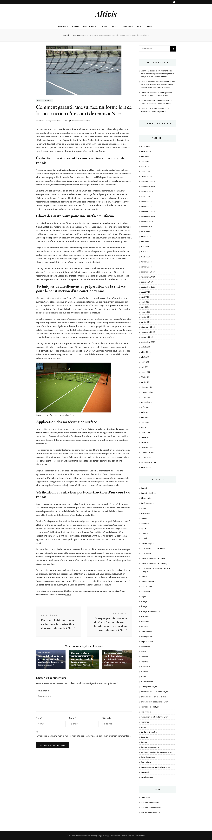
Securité (144, 737)
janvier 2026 (146, 176)
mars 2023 (145, 312)
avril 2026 (145, 166)
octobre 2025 (147, 191)
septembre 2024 (148, 227)
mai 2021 (145, 422)
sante (143, 727)
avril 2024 (145, 252)
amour (143, 508)
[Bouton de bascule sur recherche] (174, 2)
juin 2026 (145, 156)
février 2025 (146, 201)
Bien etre (145, 523)
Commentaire (42, 690)
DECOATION (146, 586)
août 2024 (145, 232)
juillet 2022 (146, 352)
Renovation (146, 712)
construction (44, 101)
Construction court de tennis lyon (155, 563)
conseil (144, 538)
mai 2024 (145, 247)
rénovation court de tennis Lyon (154, 717)
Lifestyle (144, 656)
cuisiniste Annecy (148, 581)
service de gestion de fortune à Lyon (156, 752)
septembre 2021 (148, 402)
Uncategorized (147, 777)
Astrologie (145, 513)
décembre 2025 (148, 181)
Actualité (145, 488)
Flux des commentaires (151, 807)
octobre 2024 (147, 221)
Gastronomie (146, 631)
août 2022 (145, 347)
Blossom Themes (120, 835)
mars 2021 (145, 432)
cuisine (144, 576)
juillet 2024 (146, 237)
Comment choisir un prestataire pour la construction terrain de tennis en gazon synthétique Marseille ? (82, 659)
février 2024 (146, 262)
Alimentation (89, 26)
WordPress (141, 835)
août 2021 (145, 407)
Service (144, 742)
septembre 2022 (148, 342)
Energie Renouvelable (150, 611)
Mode (140, 26)
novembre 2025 (148, 186)
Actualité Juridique (148, 493)
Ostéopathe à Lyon (149, 687)
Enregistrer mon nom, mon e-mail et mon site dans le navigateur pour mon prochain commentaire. (84, 736)
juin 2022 (145, 357)
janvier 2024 (146, 267)
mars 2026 (145, 171)
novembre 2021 (147, 392)
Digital (75, 26)
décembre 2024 (148, 211)
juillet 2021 (145, 412)
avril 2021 (145, 427)
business (144, 533)
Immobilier (63, 26)
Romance (145, 722)
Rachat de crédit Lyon (150, 707)
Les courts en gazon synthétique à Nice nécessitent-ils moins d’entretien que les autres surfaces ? (115, 659)
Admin (41, 121)
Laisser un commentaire (81, 121)
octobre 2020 (147, 457)
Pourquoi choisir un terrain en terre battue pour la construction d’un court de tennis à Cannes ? (50, 660)
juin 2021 (144, 417)
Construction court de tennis (153, 558)
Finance (144, 626)
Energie (104, 26)
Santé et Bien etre (149, 732)
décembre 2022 (148, 327)
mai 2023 (145, 302)
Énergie (144, 606)
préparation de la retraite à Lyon (154, 692)
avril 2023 (145, 307)
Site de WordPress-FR (150, 812)
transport (145, 772)
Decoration (145, 591)
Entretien (145, 616)
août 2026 (145, 146)
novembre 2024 (148, 216)
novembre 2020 (148, 452)
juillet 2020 (146, 467)
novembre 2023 (148, 277)
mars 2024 (145, 257)
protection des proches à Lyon (153, 697)
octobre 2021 (146, 397)
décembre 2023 (148, 272)
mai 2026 (145, 161)
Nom (39, 718)
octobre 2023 (147, 282)
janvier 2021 (146, 442)
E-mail (72, 718)
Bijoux (115, 26)
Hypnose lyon (147, 641)
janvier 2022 (146, 382)
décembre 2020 (148, 447)
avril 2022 (145, 367)
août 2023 (145, 292)
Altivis (106, 14)
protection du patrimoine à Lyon (154, 702)
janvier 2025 (146, 206)
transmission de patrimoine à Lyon (155, 767)
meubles (144, 672)
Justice (143, 651)
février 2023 (146, 317)
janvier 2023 (146, 322)
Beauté (144, 518)
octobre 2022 (147, 337)
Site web (106, 718)
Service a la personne (150, 747)
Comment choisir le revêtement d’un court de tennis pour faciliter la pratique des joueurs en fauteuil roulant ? (157, 74)
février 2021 (146, 437)
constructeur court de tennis (153, 548)
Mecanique (128, 26)
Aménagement (147, 503)
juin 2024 (145, 242)
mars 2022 (145, 372)
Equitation (145, 621)
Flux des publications (150, 802)
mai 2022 (145, 362)
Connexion (145, 797)
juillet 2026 (146, 151)
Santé (149, 26)
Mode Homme (147, 682)
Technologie (146, 762)
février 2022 (146, 377)
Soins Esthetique (148, 757)
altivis (68, 594)
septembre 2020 (148, 462)
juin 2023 (145, 297)
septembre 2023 (148, 287)
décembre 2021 (147, 387)
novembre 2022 (148, 332)
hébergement (146, 636)
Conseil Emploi (147, 543)
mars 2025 (145, 196)
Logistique (145, 661)
